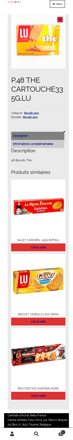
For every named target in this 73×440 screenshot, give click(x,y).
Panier (56, 431)
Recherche (36, 434)
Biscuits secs (31, 113)
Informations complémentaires (33, 144)
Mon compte (12, 434)
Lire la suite (38, 247)
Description (20, 135)
